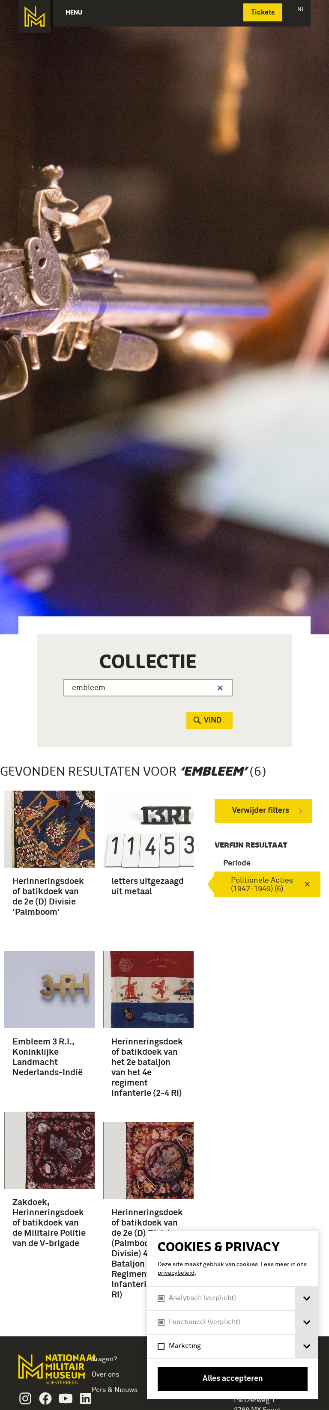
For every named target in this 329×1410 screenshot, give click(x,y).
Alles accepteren (233, 1379)
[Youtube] (65, 1398)
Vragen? (104, 1359)
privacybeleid (176, 1273)
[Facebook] (45, 1398)
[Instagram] (25, 1398)
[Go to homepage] (45, 1373)
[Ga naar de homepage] (34, 16)
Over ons (105, 1374)
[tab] (306, 1298)
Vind (212, 720)
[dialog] (232, 1315)
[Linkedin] (86, 1398)
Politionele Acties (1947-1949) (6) (262, 885)
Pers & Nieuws (115, 1389)
